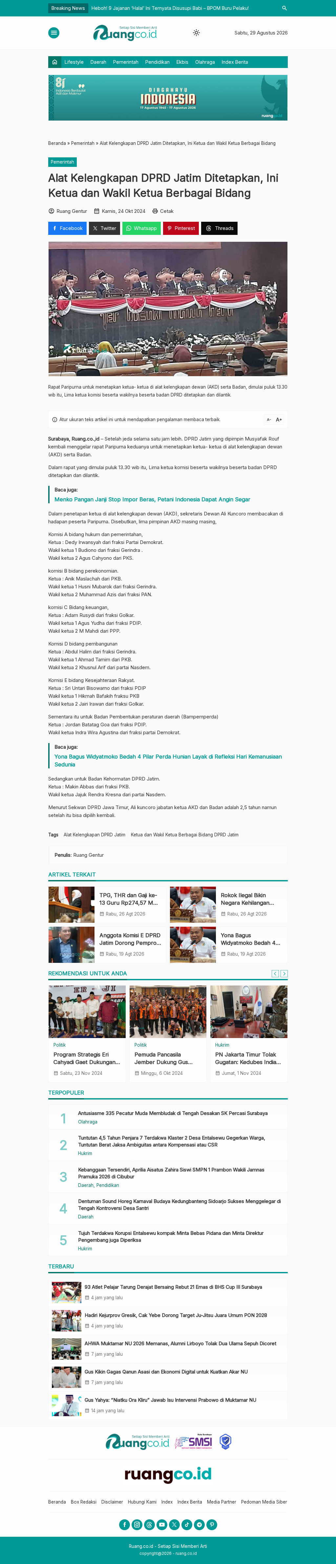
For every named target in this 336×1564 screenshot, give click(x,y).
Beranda (57, 1502)
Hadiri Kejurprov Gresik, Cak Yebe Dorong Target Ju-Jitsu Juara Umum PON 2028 (176, 1315)
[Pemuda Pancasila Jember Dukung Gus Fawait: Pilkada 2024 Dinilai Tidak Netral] (168, 1012)
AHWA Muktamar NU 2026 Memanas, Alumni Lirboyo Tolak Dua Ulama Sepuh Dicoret (180, 1343)
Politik (59, 1045)
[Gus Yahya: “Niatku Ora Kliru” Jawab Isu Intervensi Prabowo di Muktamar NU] (66, 1405)
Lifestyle (74, 62)
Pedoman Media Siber (264, 1502)
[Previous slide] (275, 973)
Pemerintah (125, 62)
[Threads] (149, 1524)
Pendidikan (157, 62)
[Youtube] (162, 1524)
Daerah (98, 62)
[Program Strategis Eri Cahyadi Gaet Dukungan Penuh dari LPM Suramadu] (87, 1012)
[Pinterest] (211, 1524)
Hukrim (222, 1045)
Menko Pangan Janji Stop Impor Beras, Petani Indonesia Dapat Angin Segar (152, 499)
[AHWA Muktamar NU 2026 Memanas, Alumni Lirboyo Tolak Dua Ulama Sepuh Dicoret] (66, 1349)
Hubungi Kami (142, 1502)
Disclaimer (112, 1502)
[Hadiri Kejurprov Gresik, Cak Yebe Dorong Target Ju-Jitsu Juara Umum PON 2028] (66, 1320)
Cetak (167, 211)
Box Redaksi (83, 1502)
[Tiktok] (186, 1524)
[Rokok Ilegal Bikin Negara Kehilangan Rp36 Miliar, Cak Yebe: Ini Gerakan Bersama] (193, 905)
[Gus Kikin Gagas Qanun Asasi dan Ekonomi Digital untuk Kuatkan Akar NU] (66, 1377)
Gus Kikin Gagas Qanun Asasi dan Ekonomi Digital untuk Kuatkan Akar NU (166, 1372)
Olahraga (205, 62)
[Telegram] (199, 1524)
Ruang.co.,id (85, 439)
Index (167, 1502)
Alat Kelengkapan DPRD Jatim (94, 834)
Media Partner (221, 1502)
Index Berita (235, 62)
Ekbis (182, 62)
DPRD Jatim (197, 439)
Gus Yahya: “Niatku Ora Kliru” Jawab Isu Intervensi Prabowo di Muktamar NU (170, 1400)
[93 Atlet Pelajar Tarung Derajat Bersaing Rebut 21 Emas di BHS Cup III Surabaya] (66, 1292)
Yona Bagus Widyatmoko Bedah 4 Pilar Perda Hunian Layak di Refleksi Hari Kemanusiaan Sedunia (168, 760)
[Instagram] (137, 1524)
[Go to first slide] (284, 973)
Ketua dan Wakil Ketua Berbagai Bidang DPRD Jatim (185, 834)
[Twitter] (174, 1524)
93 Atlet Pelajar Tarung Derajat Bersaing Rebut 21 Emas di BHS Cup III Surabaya (173, 1287)
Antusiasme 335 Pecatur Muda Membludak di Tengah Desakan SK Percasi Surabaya (173, 1113)
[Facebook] (124, 1524)
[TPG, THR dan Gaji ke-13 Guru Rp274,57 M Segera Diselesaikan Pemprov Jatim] (71, 905)
